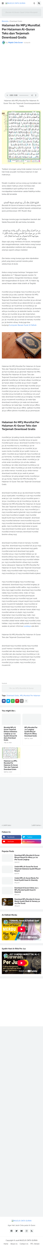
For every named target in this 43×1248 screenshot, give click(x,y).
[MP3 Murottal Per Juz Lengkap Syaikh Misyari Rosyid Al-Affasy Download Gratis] (32, 719)
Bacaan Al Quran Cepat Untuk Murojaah (22, 12)
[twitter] (16, 1231)
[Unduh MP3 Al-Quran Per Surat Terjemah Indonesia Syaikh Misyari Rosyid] (7, 869)
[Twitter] (8, 701)
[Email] (22, 701)
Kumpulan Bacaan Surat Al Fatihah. (23, 325)
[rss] (32, 1231)
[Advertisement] (21, 68)
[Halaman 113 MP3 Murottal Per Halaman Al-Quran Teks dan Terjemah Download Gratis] (11, 752)
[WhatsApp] (13, 701)
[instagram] (27, 1231)
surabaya (27, 626)
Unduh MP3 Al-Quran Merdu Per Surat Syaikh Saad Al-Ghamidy (26, 879)
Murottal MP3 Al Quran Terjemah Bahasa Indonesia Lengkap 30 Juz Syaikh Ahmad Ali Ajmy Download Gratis (10, 734)
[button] (3, 3)
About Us (13, 1244)
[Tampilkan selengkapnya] (26, 701)
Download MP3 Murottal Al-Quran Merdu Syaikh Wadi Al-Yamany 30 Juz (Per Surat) (27, 901)
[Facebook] (4, 701)
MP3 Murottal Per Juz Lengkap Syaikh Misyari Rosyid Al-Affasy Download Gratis (30, 732)
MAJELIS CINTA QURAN (28, 1240)
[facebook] (11, 1231)
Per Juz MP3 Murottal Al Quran (21, 688)
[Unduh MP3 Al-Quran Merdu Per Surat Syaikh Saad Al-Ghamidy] (7, 881)
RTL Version (35, 1244)
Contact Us (24, 1244)
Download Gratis (16, 21)
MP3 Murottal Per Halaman (30, 695)
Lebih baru (7, 825)
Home (6, 1244)
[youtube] (22, 1231)
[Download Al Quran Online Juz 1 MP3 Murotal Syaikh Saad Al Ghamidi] (7, 890)
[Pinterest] (17, 701)
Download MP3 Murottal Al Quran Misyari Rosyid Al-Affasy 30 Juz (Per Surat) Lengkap (26, 857)
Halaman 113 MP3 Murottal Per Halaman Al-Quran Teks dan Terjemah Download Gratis (11, 765)
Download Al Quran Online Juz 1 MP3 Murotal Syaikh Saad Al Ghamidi (26, 890)
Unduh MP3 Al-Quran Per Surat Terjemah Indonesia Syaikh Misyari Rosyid (27, 869)
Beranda (5, 21)
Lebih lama (36, 825)
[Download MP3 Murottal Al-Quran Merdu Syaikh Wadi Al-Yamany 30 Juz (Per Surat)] (7, 902)
